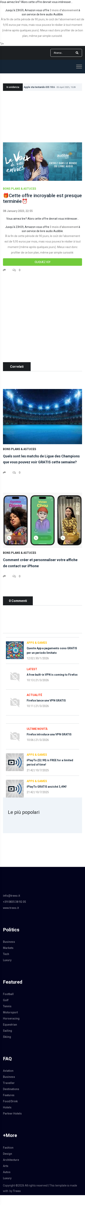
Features (8, 1095)
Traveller (9, 1083)
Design (7, 1153)
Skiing (7, 1036)
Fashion (8, 1147)
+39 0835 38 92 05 (14, 901)
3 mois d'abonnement (64, 10)
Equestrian (10, 1024)
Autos (6, 1172)
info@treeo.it (11, 895)
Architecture (11, 1159)
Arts (5, 1166)
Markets (8, 947)
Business (9, 941)
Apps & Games (37, 642)
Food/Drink (10, 1101)
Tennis (7, 1006)
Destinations (11, 1089)
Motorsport (10, 1012)
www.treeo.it (11, 907)
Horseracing (11, 1018)
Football (8, 994)
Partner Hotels (12, 1113)
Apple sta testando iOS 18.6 (50, 87)
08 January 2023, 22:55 (18, 211)
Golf (5, 1000)
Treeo (17, 1191)
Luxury (7, 960)
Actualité (34, 695)
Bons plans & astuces (19, 188)
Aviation (8, 1070)
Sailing (7, 1030)
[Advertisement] (42, 319)
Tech (6, 954)
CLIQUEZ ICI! (42, 262)
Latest (32, 669)
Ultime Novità (37, 728)
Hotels (7, 1107)
